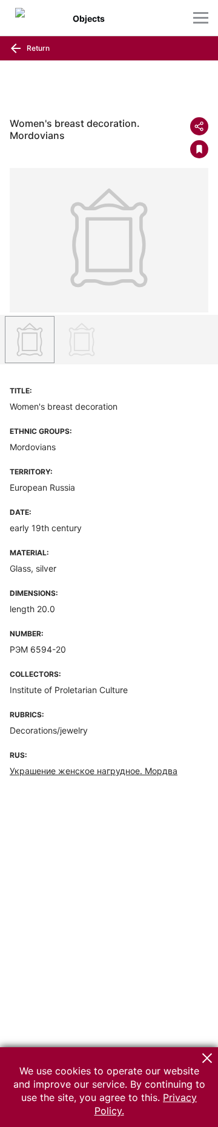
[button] (207, 1058)
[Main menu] (200, 18)
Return (37, 48)
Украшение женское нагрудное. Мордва (93, 771)
